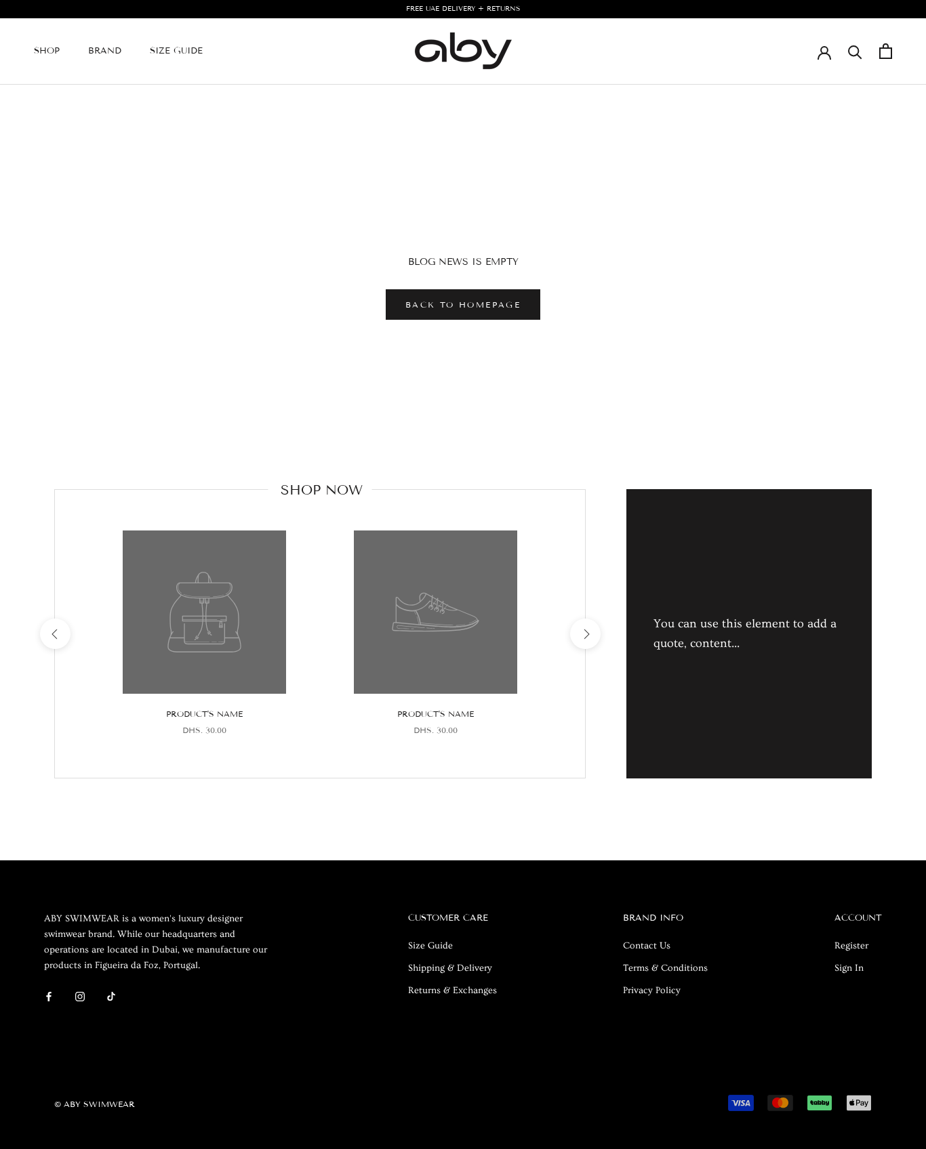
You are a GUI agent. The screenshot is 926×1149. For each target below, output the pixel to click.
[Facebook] (49, 995)
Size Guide (176, 50)
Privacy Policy (652, 990)
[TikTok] (111, 995)
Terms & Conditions (665, 968)
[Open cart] (885, 51)
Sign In (849, 968)
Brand (104, 50)
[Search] (855, 51)
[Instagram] (80, 995)
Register (851, 945)
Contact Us (646, 945)
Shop (47, 50)
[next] (584, 634)
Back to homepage (463, 304)
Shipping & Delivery (450, 968)
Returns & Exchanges (452, 990)
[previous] (54, 634)
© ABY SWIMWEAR (94, 1104)
